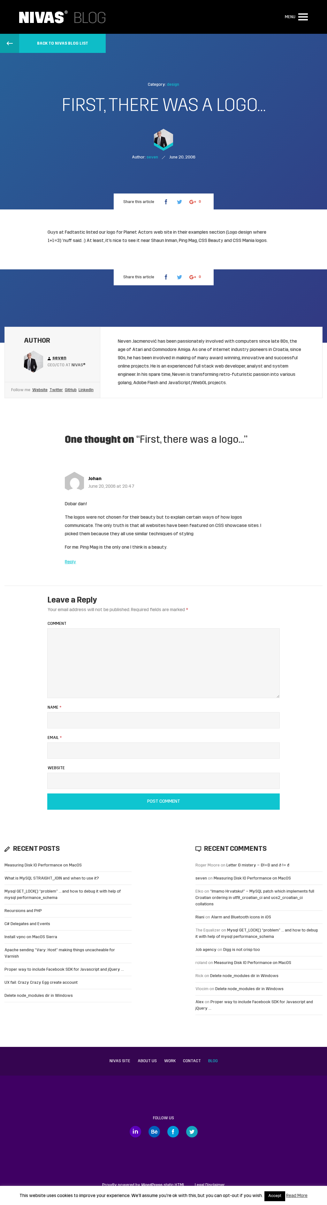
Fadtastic (75, 232)
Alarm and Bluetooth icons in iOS (241, 917)
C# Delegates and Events (27, 924)
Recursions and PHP (23, 911)
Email (55, 738)
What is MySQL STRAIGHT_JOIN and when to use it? (51, 878)
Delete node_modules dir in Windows (38, 996)
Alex (199, 1002)
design (173, 85)
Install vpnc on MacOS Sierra (30, 937)
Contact (192, 1061)
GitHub (71, 390)
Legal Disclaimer (210, 1185)
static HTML (163, 1185)
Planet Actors (138, 232)
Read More (297, 1196)
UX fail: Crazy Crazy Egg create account (41, 983)
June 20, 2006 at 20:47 (111, 486)
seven (201, 878)
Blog (213, 1061)
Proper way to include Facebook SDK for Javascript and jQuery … (64, 970)
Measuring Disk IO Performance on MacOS (43, 865)
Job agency (206, 950)
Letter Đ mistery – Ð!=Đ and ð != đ (257, 865)
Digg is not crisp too (241, 950)
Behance (154, 1131)
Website (40, 390)
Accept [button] (274, 1196)
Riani (199, 917)
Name (54, 707)
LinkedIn (86, 390)
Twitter (56, 390)
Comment (57, 624)
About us (147, 1061)
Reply (70, 562)
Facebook (173, 1131)
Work (170, 1061)
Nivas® (79, 365)
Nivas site (120, 1061)
